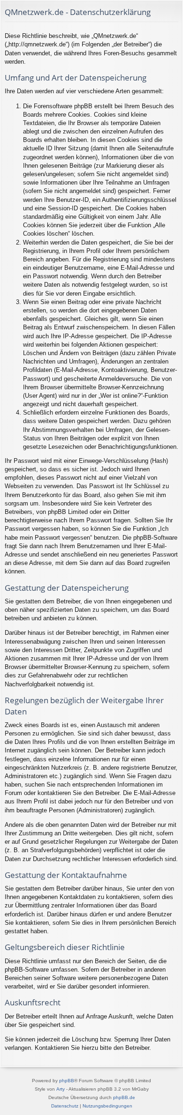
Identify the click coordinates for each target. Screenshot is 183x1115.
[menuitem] (64, 1106)
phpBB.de (124, 1097)
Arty (60, 1089)
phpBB (66, 1080)
